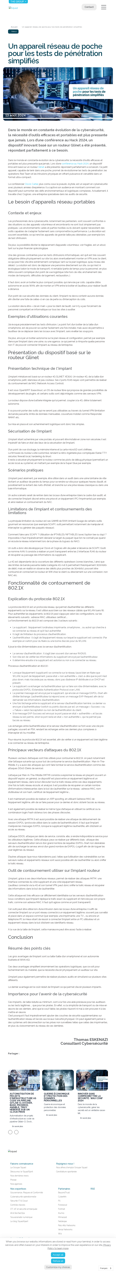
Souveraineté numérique (21, 1217)
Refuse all (58, 1261)
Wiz (60, 1233)
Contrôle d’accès (17, 1205)
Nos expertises (18, 1188)
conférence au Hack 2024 (75, 163)
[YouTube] (12, 1157)
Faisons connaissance (21, 1163)
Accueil (14, 27)
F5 (59, 1201)
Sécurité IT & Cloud (19, 1201)
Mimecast (62, 1217)
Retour (14, 31)
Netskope (62, 1221)
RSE (93, 1188)
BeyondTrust (64, 1192)
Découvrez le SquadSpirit (21, 1171)
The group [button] (17, 1)
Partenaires (64, 1188)
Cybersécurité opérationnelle (23, 1197)
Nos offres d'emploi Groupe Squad (71, 1167)
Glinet (41, 167)
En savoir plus (17, 1126)
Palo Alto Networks (66, 1225)
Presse (13, 1180)
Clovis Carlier (31, 184)
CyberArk (62, 1197)
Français (103, 1268)
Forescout (62, 1205)
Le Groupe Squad (18, 1167)
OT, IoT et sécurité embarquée (23, 1209)
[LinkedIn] (9, 1157)
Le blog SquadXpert (19, 1221)
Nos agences (16, 1184)
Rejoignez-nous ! (65, 1163)
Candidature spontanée (66, 1171)
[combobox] (106, 1268)
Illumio (61, 1213)
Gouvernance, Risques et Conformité (26, 1192)
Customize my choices (58, 1267)
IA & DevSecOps (17, 1213)
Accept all (58, 1254)
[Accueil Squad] (13, 8)
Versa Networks (65, 1229)
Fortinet (61, 1209)
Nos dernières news (19, 1176)
